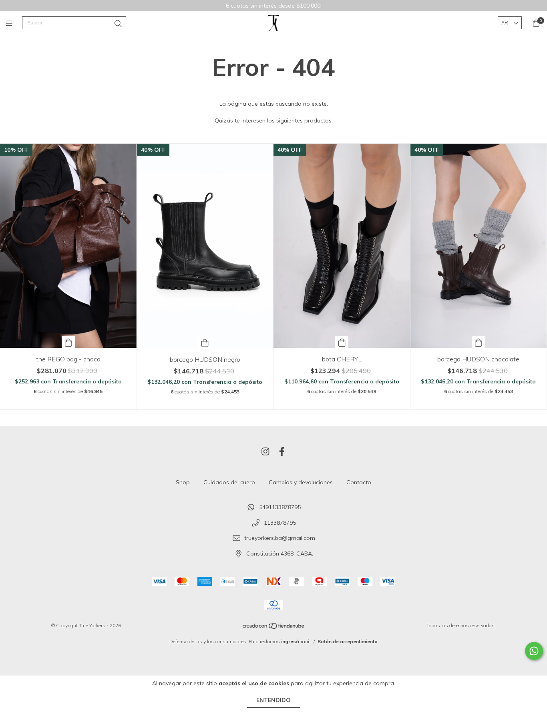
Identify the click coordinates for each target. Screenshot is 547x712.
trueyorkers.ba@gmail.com (279, 538)
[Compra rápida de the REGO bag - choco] (68, 342)
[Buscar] (118, 24)
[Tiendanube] (274, 627)
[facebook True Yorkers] (282, 451)
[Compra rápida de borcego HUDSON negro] (205, 342)
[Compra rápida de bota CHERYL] (342, 342)
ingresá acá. (296, 641)
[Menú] (14, 23)
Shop (183, 482)
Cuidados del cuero (229, 482)
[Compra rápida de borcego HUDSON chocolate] (478, 342)
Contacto (358, 482)
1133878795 (280, 522)
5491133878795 (280, 507)
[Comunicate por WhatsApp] (534, 651)
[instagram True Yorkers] (265, 451)
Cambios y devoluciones (301, 482)
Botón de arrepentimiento (348, 641)
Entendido (273, 700)
